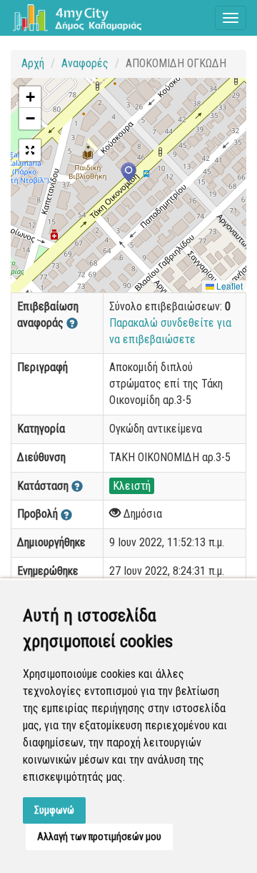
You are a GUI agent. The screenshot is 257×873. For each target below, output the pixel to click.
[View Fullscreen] (30, 150)
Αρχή (32, 63)
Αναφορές (85, 63)
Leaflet (228, 286)
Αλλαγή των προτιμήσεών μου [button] (99, 836)
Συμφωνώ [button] (54, 810)
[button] (128, 173)
